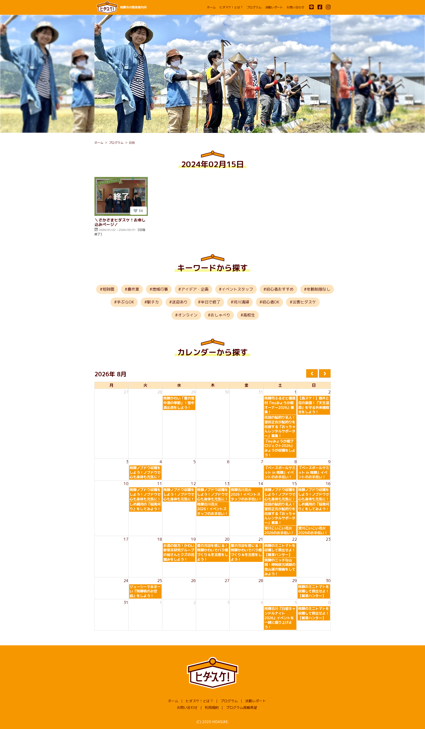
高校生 (249, 315)
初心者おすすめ (280, 289)
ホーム (211, 7)
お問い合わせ (295, 7)
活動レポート (274, 7)
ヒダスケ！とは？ (231, 7)
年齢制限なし (318, 289)
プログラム (254, 7)
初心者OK (270, 302)
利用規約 (212, 707)
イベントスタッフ (237, 289)
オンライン (187, 315)
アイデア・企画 (195, 289)
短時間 (108, 289)
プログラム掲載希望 (241, 707)
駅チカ (153, 302)
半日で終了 (210, 302)
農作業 (133, 289)
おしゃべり (220, 315)
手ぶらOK (125, 302)
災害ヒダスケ (304, 302)
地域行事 (160, 289)
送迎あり (180, 302)
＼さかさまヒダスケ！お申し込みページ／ (120, 222)
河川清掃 (241, 302)
